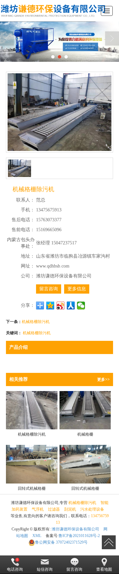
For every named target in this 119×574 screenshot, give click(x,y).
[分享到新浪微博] (61, 305)
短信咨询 (45, 569)
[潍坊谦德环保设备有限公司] (53, 10)
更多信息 (76, 288)
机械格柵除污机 (36, 321)
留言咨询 (48, 288)
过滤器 (54, 509)
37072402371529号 (61, 542)
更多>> (103, 379)
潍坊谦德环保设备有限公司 (75, 529)
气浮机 (38, 509)
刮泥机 (70, 509)
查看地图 (104, 569)
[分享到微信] (81, 305)
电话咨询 (15, 569)
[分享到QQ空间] (50, 305)
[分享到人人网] (71, 305)
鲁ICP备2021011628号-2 (79, 535)
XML (36, 535)
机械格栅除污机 (37, 332)
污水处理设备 (92, 509)
